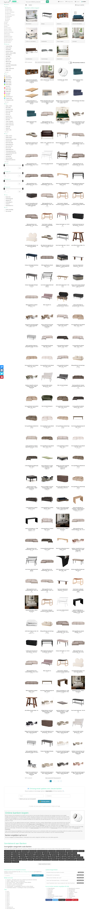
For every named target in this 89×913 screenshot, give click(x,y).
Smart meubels (8, 42)
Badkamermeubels (8, 36)
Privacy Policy (50, 897)
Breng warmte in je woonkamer (65, 875)
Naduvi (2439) (9, 137)
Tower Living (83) (9, 121)
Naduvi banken (25, 851)
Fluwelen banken (8, 857)
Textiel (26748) (9, 46)
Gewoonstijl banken (23, 853)
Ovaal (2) (8, 203)
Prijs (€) (6, 163)
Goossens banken (30, 855)
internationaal (19, 885)
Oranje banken (46, 855)
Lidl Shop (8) (8, 156)
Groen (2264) (8, 84)
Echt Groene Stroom (11, 882)
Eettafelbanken (9, 9)
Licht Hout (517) (9, 96)
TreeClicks (9, 879)
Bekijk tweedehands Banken (44, 864)
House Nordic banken (61, 851)
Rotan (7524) (8, 48)
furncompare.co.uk (11, 908)
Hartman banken (33, 851)
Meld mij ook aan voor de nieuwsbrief (28, 799)
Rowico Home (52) (10, 124)
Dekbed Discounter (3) (10, 159)
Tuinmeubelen (8, 27)
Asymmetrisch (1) (9, 205)
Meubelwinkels (51, 894)
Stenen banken (15, 853)
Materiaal (7, 44)
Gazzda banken (15, 861)
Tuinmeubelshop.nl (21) (11, 151)
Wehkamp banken (79, 857)
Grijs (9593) (8, 76)
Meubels (7, 4)
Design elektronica (8, 40)
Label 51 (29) (8, 129)
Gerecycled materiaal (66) (11, 65)
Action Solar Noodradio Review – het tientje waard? (65, 880)
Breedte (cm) (8, 179)
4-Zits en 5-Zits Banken (10, 15)
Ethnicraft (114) (9, 118)
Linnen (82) (8, 63)
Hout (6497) (8, 49)
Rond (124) (8, 197)
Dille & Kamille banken (9, 859)
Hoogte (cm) (7, 171)
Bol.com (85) (8, 147)
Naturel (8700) (9, 77)
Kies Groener (9, 883)
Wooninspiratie (72, 896)
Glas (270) (8, 59)
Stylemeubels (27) (9, 149)
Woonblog (50, 891)
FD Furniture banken (38, 855)
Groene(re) (14, 1)
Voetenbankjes (9, 16)
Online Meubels (51, 888)
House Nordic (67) (9, 123)
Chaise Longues (9, 10)
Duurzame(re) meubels (79, 62)
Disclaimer (50, 892)
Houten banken (17, 859)
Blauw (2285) (8, 82)
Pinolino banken (39, 853)
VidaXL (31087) (9, 106)
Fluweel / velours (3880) (11, 53)
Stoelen (6, 22)
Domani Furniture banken (42, 851)
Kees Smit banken (76, 855)
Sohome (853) (9, 141)
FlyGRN (8, 881)
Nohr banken (61, 855)
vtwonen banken (8, 861)
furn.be (8, 892)
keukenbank (7, 829)
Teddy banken (31, 853)
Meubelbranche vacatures (74, 888)
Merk (6, 104)
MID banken (19, 851)
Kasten (6, 26)
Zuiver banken (46, 853)
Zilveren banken (16, 857)
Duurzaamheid (72, 889)
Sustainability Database (12, 887)
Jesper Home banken (63, 853)
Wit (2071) (8, 86)
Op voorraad (8, 211)
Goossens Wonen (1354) (11, 139)
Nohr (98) (8, 119)
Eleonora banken (52, 851)
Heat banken (69, 851)
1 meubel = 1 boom (73, 892)
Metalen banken (55, 859)
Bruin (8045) (8, 79)
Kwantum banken (53, 857)
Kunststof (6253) (9, 51)
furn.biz (8, 904)
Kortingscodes (72, 891)
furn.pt (8, 903)
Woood (30, 823)
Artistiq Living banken (72, 853)
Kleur (6, 74)
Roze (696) (8, 93)
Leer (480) (8, 56)
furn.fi (8, 905)
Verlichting (7, 25)
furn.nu (8, 896)
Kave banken (81, 851)
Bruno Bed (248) (9, 142)
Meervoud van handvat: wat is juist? (65, 877)
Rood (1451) (8, 88)
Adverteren (71, 894)
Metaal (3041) (9, 54)
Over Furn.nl (50, 889)
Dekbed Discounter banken (43, 857)
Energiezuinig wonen (9, 39)
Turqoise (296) (9, 98)
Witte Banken (28, 23)
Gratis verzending (9, 209)
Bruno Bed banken (53, 853)
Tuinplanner (71, 893)
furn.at (8, 895)
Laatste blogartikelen (51, 869)
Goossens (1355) (9, 109)
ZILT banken (66, 857)
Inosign (62, 825)
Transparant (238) (9, 100)
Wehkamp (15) (9, 154)
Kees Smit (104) (9, 146)
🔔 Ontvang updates (44, 801)
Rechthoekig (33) (9, 198)
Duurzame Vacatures (11, 885)
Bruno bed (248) (9, 111)
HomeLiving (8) (9, 158)
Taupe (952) (8, 91)
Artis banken (62, 859)
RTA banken (60, 857)
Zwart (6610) (8, 81)
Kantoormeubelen (8, 37)
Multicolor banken (37, 859)
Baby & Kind (7, 33)
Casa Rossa (41, 825)
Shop (6, 133)
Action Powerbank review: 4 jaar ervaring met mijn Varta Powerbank (65, 883)
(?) (84, 62)
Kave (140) (8, 112)
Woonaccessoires (8, 30)
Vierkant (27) (8, 200)
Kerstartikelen (7, 35)
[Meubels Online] (26, 5)
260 (58, 781)
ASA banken (72, 857)
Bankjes (7, 20)
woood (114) (8, 116)
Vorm (6, 195)
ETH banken (75, 851)
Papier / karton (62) (10, 68)
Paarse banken (15, 855)
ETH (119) (8, 114)
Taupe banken (68, 855)
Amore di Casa (54, 827)
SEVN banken (24, 859)
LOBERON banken (54, 855)
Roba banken (22, 855)
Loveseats (8, 19)
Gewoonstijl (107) (9, 144)
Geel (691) (8, 94)
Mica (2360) (8, 107)
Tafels (6, 23)
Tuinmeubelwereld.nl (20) (11, 153)
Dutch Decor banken (46, 859)
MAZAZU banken (8, 855)
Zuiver (33, 823)
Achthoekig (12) (9, 202)
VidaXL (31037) (9, 135)
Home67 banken (80, 859)
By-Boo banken (23, 857)
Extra (6, 207)
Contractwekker (10, 886)
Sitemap (50, 893)
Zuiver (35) (8, 126)
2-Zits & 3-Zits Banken (10, 12)
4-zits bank (76, 827)
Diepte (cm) (7, 187)
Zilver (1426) (8, 89)
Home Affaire (39, 823)
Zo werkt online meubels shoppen (55, 896)
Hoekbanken (8, 7)
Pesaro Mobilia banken (32, 857)
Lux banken (31, 859)
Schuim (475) (8, 58)
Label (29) (8, 128)
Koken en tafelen (8, 29)
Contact (70, 897)
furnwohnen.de (10, 907)
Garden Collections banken (10, 851)
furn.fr (8, 891)
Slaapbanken (8, 13)
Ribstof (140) (8, 61)
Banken (6, 6)
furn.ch (8, 900)
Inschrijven (37, 875)
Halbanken (8, 17)
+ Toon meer (6, 72)
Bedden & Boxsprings (9, 32)
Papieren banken (8, 853)
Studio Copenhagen (34, 827)
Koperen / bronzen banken (71, 859)
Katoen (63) (8, 66)
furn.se (8, 899)
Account (77, 1)
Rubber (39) (8, 70)
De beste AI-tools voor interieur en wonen (65, 872)
